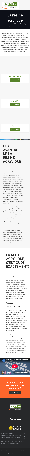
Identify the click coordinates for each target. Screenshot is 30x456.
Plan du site (15, 453)
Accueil (3, 24)
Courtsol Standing (15, 76)
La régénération (15, 126)
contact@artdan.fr (14, 443)
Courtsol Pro (15, 101)
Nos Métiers (10, 24)
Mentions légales (23, 453)
